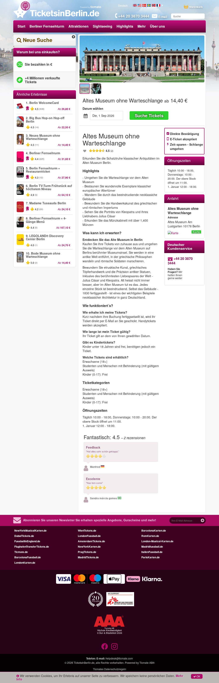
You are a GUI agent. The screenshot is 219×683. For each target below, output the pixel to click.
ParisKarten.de (150, 557)
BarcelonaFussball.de (27, 557)
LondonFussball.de (89, 536)
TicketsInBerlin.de (84, 662)
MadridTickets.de (88, 557)
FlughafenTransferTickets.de (31, 546)
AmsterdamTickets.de (91, 541)
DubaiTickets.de (24, 536)
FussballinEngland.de (27, 541)
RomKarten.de (150, 536)
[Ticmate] (90, 7)
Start (21, 26)
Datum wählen (93, 108)
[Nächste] (176, 59)
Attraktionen (78, 26)
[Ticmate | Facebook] (104, 646)
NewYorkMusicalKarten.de (30, 530)
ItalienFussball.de (152, 552)
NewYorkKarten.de (89, 546)
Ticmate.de (21, 552)
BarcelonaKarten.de (153, 530)
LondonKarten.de (24, 562)
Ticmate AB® (147, 662)
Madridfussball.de (152, 546)
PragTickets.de (87, 552)
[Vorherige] (107, 59)
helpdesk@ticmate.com (119, 658)
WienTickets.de (87, 530)
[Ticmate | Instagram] (114, 646)
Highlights (125, 26)
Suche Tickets (149, 115)
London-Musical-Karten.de (157, 541)
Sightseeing (102, 26)
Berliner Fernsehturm (47, 26)
